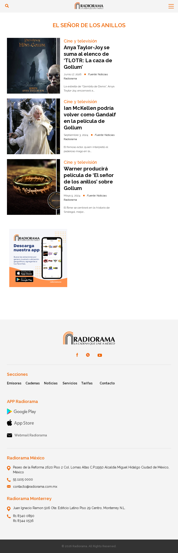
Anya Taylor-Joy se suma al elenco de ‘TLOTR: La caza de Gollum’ (88, 57)
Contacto (107, 383)
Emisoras (14, 383)
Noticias (50, 383)
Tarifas (86, 383)
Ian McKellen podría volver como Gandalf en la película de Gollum (90, 118)
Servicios (70, 383)
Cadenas (32, 383)
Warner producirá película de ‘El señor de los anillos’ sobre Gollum (89, 178)
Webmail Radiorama (30, 435)
